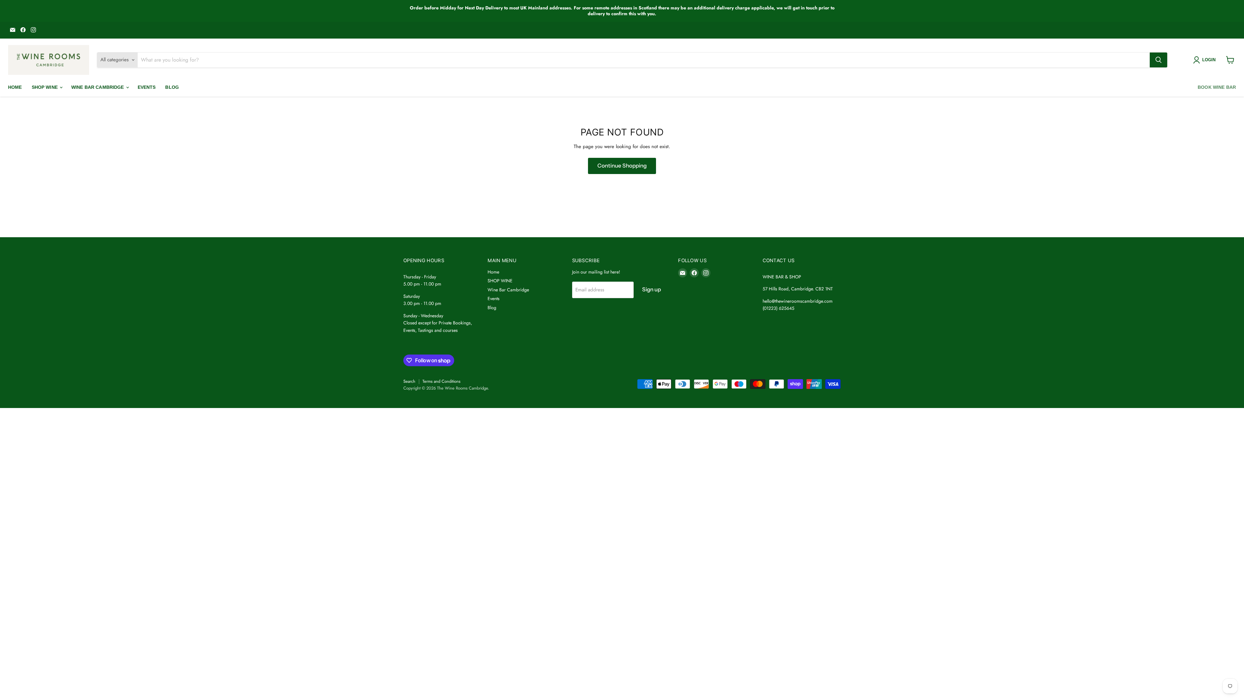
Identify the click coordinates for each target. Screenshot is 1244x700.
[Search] (1158, 59)
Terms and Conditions (441, 381)
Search (409, 381)
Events (147, 87)
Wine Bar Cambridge (98, 87)
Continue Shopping (622, 165)
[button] (1205, 60)
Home (15, 87)
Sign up (651, 289)
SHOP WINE (45, 87)
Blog (172, 87)
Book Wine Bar (1217, 87)
